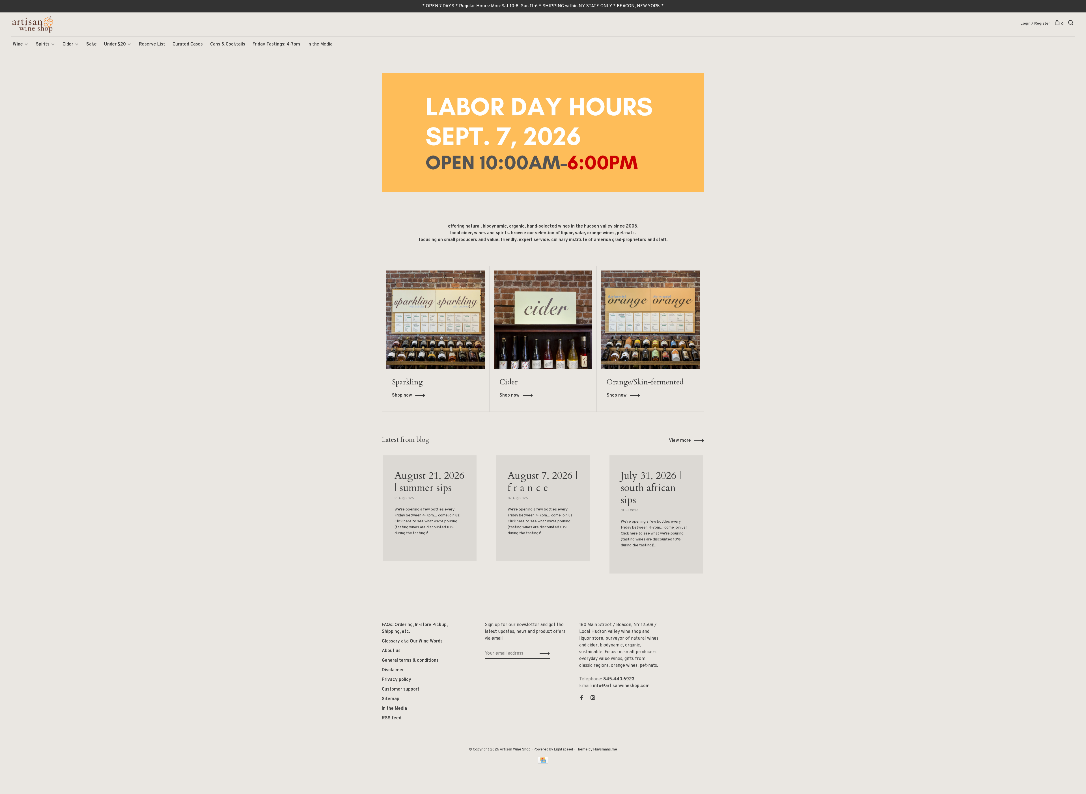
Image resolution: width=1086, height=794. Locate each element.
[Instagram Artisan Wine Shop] (593, 698)
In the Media (320, 44)
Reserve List (152, 44)
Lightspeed (563, 749)
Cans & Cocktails (227, 44)
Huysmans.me (605, 749)
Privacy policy (396, 680)
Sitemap (390, 699)
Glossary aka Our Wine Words (412, 641)
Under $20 (115, 44)
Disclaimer (393, 670)
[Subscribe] (543, 653)
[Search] (1071, 23)
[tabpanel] (429, 515)
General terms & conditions (410, 660)
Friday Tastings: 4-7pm (276, 44)
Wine (18, 44)
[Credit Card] (543, 762)
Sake (91, 44)
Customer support (400, 689)
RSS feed (391, 718)
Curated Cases (188, 44)
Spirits (42, 44)
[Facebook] (581, 698)
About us (391, 651)
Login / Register (1035, 23)
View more (680, 440)
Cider (68, 44)
